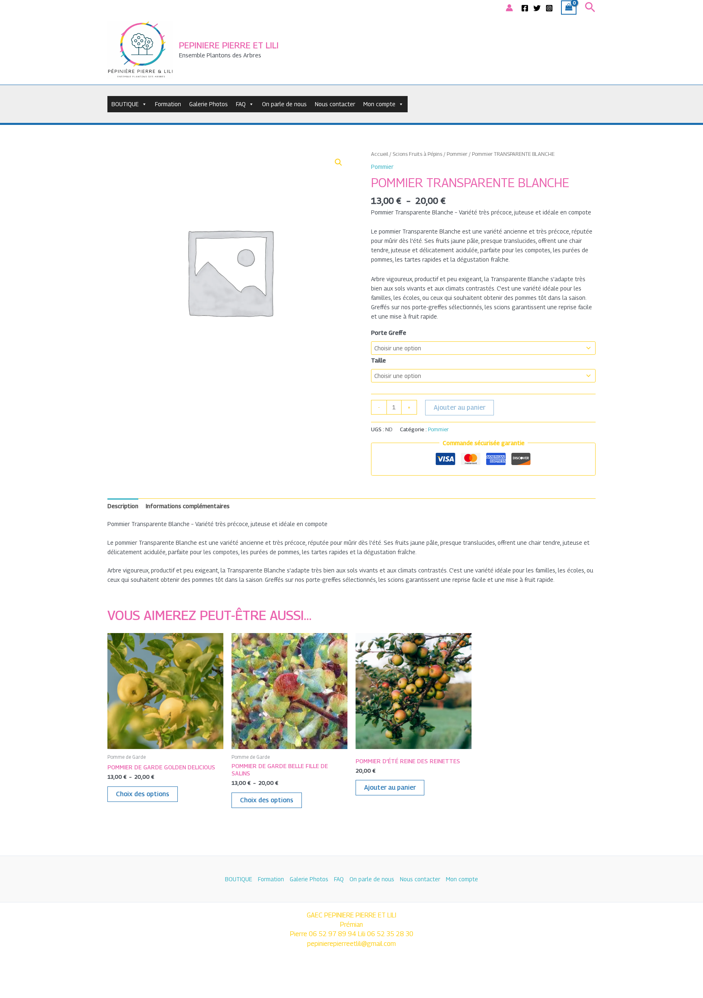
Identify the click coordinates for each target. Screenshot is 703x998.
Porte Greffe (388, 332)
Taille (378, 360)
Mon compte (379, 103)
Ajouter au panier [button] (390, 787)
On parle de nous (284, 103)
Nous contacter (335, 103)
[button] (590, 7)
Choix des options (142, 794)
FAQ (241, 103)
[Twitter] (537, 8)
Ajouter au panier (459, 407)
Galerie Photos (208, 103)
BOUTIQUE (125, 103)
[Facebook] (524, 8)
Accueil (379, 154)
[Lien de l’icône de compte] (509, 7)
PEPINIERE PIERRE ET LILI (229, 45)
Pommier (457, 154)
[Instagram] (549, 8)
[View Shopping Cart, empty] (568, 7)
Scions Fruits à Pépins (417, 154)
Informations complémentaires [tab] (187, 505)
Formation (168, 103)
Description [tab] (122, 505)
